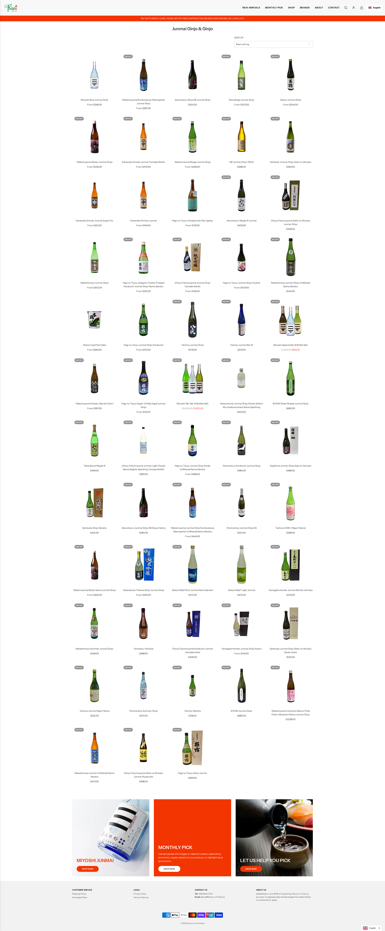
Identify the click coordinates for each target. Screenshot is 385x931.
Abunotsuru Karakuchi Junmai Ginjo (241, 465)
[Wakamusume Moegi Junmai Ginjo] (192, 137)
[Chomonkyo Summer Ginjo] (143, 685)
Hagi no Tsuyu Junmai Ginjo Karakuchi (143, 345)
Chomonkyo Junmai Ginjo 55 (241, 527)
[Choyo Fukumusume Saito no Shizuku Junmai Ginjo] (290, 195)
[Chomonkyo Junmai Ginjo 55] (241, 503)
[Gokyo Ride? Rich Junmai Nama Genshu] (192, 565)
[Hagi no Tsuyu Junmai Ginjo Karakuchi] (143, 320)
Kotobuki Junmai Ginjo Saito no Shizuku (290, 162)
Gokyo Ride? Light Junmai (241, 590)
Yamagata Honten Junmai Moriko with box (290, 590)
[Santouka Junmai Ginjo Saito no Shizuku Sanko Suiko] (290, 623)
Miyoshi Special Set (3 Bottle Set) (290, 345)
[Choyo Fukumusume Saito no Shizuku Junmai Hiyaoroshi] (143, 748)
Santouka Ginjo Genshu (94, 527)
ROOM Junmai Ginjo (241, 710)
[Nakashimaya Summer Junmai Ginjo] (94, 623)
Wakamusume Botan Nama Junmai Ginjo (94, 590)
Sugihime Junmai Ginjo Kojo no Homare (290, 465)
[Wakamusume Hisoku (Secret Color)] (94, 378)
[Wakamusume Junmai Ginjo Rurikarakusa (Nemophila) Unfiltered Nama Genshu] (192, 503)
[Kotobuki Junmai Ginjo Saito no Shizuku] (290, 137)
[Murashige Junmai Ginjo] (241, 74)
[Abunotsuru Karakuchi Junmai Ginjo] (241, 440)
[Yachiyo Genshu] (192, 685)
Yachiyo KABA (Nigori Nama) (291, 527)
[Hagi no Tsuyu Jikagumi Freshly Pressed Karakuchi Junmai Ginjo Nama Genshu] (143, 257)
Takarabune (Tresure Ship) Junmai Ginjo (143, 590)
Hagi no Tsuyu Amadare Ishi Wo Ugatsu (192, 220)
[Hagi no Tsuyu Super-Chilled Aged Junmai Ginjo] (143, 378)
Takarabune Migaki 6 (94, 465)
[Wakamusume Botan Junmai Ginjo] (94, 137)
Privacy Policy (140, 894)
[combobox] (374, 8)
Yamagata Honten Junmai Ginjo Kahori (241, 648)
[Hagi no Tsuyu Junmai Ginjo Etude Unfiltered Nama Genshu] (192, 440)
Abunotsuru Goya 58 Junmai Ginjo (192, 99)
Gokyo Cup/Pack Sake (94, 345)
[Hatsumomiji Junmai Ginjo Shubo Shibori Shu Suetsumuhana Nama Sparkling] (241, 378)
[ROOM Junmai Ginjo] (241, 685)
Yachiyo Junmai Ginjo (192, 345)
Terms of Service (141, 897)
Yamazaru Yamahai (143, 648)
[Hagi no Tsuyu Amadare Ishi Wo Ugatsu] (192, 195)
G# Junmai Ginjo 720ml (241, 162)
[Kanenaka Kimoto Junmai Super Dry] (94, 195)
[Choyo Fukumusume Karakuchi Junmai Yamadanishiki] (192, 623)
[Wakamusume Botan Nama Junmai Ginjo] (94, 565)
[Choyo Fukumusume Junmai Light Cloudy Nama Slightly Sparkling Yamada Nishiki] (143, 440)
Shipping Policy (79, 894)
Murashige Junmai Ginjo (241, 99)
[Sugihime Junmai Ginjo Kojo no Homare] (290, 440)
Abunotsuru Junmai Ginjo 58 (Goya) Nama (143, 527)
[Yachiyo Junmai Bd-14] (241, 320)
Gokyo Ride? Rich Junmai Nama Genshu (192, 590)
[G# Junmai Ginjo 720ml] (241, 137)
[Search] (346, 8)
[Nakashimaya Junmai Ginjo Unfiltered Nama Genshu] (290, 257)
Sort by (239, 38)
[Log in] (354, 8)
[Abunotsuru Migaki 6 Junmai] (241, 195)
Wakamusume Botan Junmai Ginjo (94, 162)
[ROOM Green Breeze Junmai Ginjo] (290, 378)
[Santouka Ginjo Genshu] (94, 503)
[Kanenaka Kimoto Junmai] (143, 195)
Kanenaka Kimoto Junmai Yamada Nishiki (143, 162)
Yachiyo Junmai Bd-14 (241, 345)
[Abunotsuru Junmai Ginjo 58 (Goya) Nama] (143, 503)
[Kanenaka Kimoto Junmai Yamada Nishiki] (143, 137)
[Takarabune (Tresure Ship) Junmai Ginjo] (143, 565)
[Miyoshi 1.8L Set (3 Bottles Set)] (192, 378)
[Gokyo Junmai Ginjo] (290, 74)
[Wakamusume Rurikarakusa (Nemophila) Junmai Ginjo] (143, 74)
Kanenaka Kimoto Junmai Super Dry (94, 220)
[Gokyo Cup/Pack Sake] (94, 320)
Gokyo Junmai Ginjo (290, 99)
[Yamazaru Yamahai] (143, 623)
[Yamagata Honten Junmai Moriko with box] (290, 565)
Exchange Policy (79, 897)
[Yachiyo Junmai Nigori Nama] (94, 685)
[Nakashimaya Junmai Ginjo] (94, 257)
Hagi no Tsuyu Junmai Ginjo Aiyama (241, 282)
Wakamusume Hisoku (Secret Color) (94, 403)
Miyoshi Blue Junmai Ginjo (94, 99)
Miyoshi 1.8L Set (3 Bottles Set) (192, 403)
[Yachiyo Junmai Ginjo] (192, 320)
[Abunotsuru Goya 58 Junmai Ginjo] (192, 74)
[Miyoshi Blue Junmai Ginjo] (94, 74)
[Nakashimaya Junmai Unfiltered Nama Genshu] (94, 748)
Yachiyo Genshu (192, 710)
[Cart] (362, 8)
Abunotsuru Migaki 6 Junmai (241, 220)
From (94, 104)
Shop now (87, 869)
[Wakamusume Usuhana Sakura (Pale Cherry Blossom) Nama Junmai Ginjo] (290, 685)
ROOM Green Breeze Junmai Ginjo (290, 403)
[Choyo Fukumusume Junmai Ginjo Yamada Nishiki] (192, 257)
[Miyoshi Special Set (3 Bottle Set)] (290, 320)
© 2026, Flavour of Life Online (192, 923)
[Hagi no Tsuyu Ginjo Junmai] (192, 748)
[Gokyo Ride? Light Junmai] (241, 565)
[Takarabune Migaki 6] (94, 440)
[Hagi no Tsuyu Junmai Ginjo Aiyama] (241, 257)
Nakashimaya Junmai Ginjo (94, 282)
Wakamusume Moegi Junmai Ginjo (192, 162)
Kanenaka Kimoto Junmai (143, 220)
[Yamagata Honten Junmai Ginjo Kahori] (241, 623)
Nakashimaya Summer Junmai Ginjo (94, 648)
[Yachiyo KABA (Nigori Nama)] (290, 503)
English (376, 7)
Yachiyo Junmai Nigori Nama (94, 710)
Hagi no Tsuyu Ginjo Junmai (192, 773)
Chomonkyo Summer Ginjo (143, 710)
